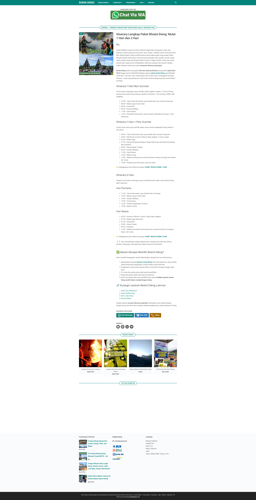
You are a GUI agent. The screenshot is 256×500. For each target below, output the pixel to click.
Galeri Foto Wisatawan (129, 291)
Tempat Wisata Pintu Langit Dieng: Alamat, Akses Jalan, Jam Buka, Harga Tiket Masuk (99, 466)
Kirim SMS (143, 315)
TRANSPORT (117, 2)
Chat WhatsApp (126, 315)
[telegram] (131, 327)
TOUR (141, 2)
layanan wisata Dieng (144, 262)
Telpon (157, 315)
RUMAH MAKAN (103, 2)
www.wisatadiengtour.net (132, 497)
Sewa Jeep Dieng (127, 296)
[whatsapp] (127, 327)
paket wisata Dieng (158, 73)
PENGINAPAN (130, 2)
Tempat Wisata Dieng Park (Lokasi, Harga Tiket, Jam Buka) (97, 443)
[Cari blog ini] (176, 2)
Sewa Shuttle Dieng (128, 293)
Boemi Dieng (86, 2)
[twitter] (122, 327)
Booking (151, 2)
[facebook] (118, 327)
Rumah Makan (126, 298)
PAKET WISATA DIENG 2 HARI (156, 236)
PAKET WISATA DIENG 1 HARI (156, 167)
